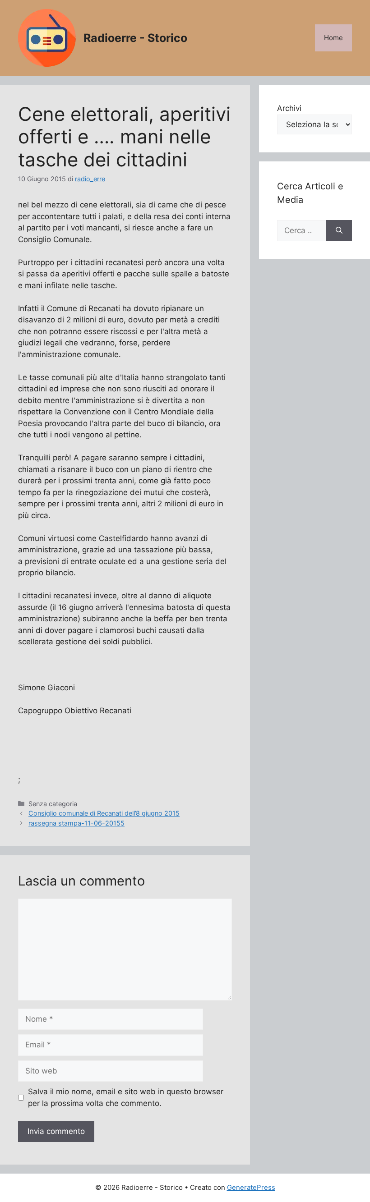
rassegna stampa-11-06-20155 (76, 823)
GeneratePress (251, 1187)
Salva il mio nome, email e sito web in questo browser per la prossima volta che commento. (125, 1097)
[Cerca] (339, 231)
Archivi (289, 108)
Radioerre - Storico (135, 38)
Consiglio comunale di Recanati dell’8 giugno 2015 (104, 813)
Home (333, 37)
